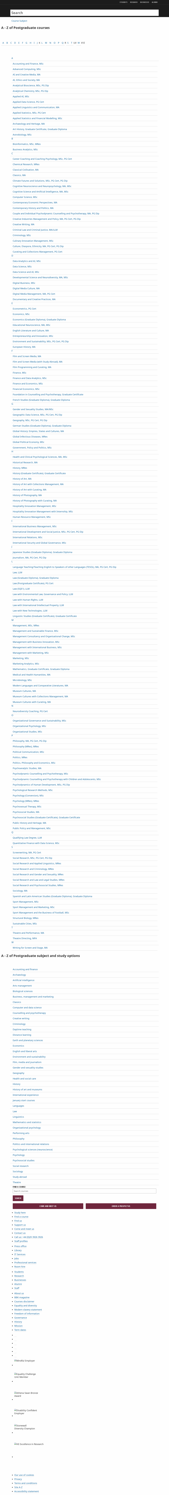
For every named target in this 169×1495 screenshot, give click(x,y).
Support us (20, 1224)
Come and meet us (24, 1228)
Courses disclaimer (24, 1301)
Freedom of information (26, 1313)
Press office (20, 1246)
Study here (20, 1212)
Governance (20, 1317)
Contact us (20, 1232)
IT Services (19, 1254)
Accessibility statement (26, 1491)
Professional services (25, 1262)
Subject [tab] (23, 20)
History (18, 1321)
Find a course (21, 1216)
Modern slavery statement (28, 1309)
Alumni (18, 1284)
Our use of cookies (24, 1474)
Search (18, 1198)
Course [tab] (15, 20)
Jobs (16, 1258)
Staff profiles (21, 1241)
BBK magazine (21, 1297)
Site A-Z (18, 1487)
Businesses (20, 1279)
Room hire (19, 1266)
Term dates (20, 1329)
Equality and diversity (25, 1305)
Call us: (28, 1237)
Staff (16, 1288)
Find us (18, 1220)
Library (18, 1250)
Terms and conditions (25, 1483)
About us (19, 1293)
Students (19, 1271)
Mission (18, 1325)
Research (19, 1275)
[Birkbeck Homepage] (21, 10)
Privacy (18, 1479)
